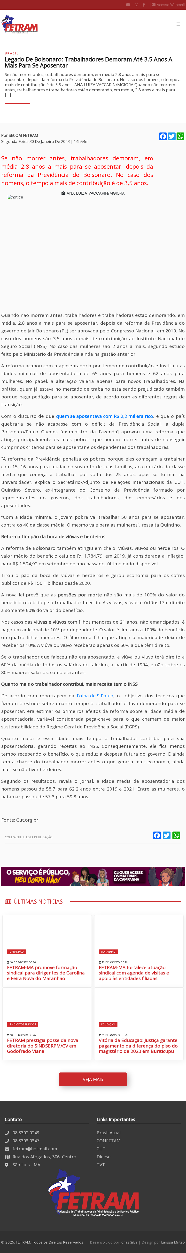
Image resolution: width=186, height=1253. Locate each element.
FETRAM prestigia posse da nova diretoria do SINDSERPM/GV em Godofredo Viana (42, 1046)
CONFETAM (108, 1141)
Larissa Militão (173, 1242)
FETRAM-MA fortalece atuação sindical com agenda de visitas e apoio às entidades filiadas (134, 973)
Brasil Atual (109, 1133)
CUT (101, 1149)
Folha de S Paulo (95, 695)
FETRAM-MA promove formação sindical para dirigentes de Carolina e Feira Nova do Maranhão (46, 973)
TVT (101, 1165)
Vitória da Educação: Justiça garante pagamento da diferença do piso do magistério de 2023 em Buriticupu (138, 1046)
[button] (178, 24)
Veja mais (93, 1079)
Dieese (103, 1157)
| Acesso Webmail (167, 4)
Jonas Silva (129, 1242)
